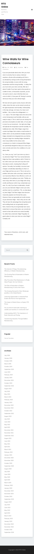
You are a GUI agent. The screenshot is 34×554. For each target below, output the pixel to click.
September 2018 (9, 532)
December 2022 (9, 405)
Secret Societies (9, 338)
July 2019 (7, 504)
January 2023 (8, 402)
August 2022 (8, 416)
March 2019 (7, 516)
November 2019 (9, 493)
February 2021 (8, 452)
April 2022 (7, 427)
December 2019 (9, 491)
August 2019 (8, 502)
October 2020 (8, 463)
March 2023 (7, 397)
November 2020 (9, 460)
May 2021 (7, 444)
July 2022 (7, 419)
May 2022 (7, 424)
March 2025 (7, 363)
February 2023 (8, 399)
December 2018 (9, 524)
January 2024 (8, 377)
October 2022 (8, 410)
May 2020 (7, 477)
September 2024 (9, 369)
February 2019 (8, 518)
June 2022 (7, 422)
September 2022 (9, 413)
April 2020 (7, 480)
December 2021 (9, 430)
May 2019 (7, 510)
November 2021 (9, 433)
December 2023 (9, 380)
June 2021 (7, 441)
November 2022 (9, 408)
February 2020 (8, 485)
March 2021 (7, 449)
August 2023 (8, 388)
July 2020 (7, 471)
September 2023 (9, 386)
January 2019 (8, 521)
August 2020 (8, 469)
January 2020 (8, 488)
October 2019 (8, 496)
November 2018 (9, 527)
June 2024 (7, 372)
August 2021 (8, 438)
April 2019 (7, 513)
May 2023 (7, 394)
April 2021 (7, 446)
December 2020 (9, 457)
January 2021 (8, 455)
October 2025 (8, 361)
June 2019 (7, 507)
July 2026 (7, 355)
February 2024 (8, 374)
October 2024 (8, 366)
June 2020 (7, 474)
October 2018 (8, 529)
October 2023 (8, 383)
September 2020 (9, 466)
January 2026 (8, 358)
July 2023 (7, 391)
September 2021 (9, 435)
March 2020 (7, 482)
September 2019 (9, 499)
